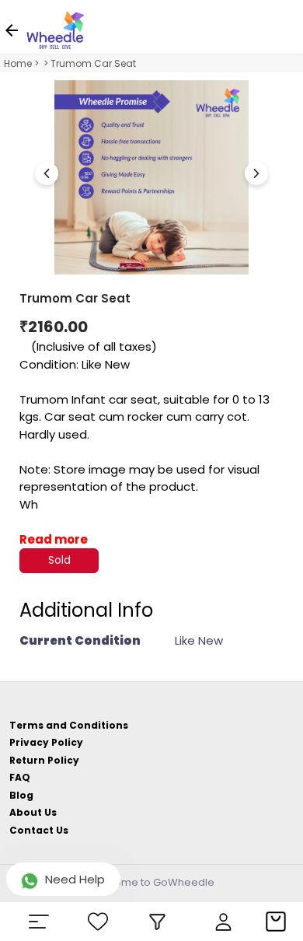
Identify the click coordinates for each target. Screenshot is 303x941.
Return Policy (44, 760)
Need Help (75, 879)
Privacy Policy (46, 742)
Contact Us (38, 830)
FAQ (19, 777)
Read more (53, 539)
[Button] (256, 173)
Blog (21, 795)
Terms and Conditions (68, 725)
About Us (33, 812)
